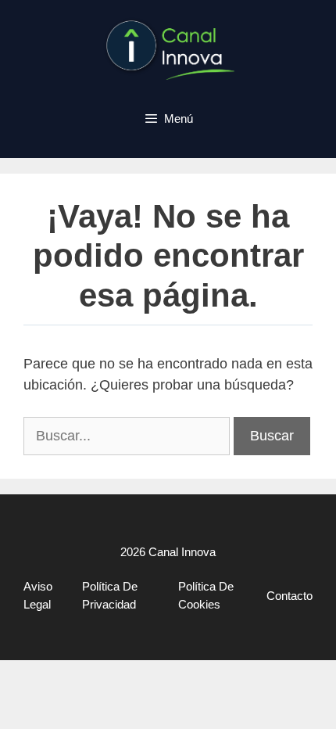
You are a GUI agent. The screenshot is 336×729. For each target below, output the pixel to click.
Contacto (289, 595)
